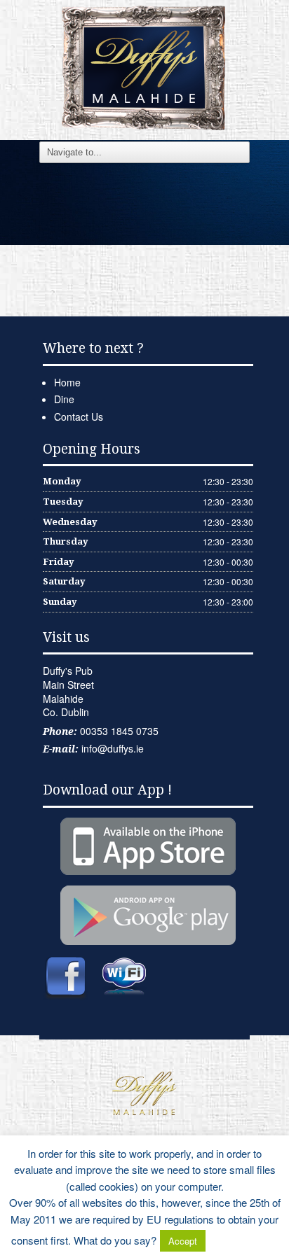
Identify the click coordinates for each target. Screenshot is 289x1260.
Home (67, 382)
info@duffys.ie (112, 748)
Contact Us (78, 417)
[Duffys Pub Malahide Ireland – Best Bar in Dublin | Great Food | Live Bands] (144, 67)
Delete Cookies (243, 1240)
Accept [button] (182, 1240)
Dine (64, 399)
